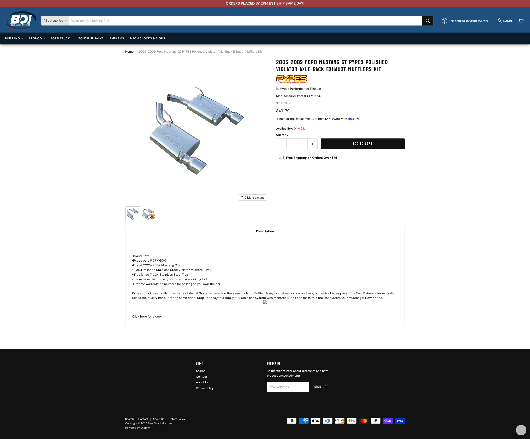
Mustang (13, 38)
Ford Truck (61, 38)
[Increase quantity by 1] (313, 143)
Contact (201, 376)
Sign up (320, 387)
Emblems (117, 38)
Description (265, 231)
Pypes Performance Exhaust (300, 89)
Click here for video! (147, 316)
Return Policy (205, 388)
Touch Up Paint (90, 38)
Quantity (282, 134)
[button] (505, 20)
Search (200, 371)
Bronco (36, 38)
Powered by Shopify (137, 427)
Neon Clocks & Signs (147, 38)
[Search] (427, 20)
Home (129, 51)
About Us (202, 382)
